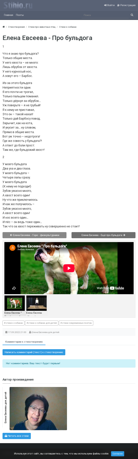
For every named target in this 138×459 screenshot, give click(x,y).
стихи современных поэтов (77, 323)
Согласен (118, 453)
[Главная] (4, 27)
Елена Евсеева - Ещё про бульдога (102, 235)
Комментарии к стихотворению (24, 341)
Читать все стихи (18, 435)
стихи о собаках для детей (42, 323)
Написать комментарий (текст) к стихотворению (34, 352)
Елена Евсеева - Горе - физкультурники (35, 235)
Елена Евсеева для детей (46, 332)
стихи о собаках (14, 323)
